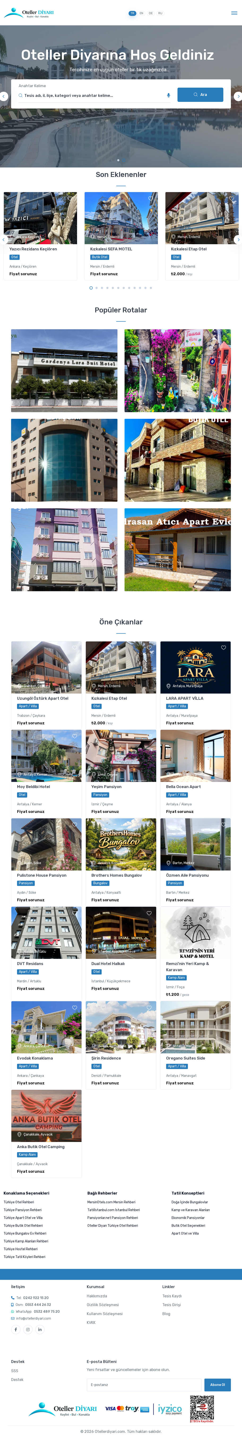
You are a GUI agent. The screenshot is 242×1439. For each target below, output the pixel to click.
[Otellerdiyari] (29, 13)
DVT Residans (30, 963)
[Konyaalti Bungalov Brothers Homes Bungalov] (121, 844)
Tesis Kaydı (172, 1296)
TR (132, 13)
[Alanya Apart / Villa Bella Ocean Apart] (195, 756)
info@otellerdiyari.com (33, 1319)
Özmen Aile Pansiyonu (187, 875)
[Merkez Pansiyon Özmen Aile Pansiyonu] (195, 844)
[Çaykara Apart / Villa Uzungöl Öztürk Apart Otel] (46, 667)
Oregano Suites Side (185, 1058)
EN (141, 13)
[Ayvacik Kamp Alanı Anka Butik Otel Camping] (46, 1116)
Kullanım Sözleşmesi (105, 1314)
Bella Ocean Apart (183, 786)
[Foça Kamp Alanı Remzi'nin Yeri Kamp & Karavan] (195, 933)
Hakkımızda (97, 1296)
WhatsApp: (38, 1312)
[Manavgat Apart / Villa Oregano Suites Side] (195, 1027)
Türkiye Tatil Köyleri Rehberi (24, 1257)
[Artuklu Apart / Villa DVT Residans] (46, 933)
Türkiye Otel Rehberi (19, 1202)
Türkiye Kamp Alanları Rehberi (26, 1241)
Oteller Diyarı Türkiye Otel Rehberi (112, 1226)
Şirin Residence (106, 1058)
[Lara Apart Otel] (178, 549)
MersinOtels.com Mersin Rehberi (111, 1202)
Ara (203, 94)
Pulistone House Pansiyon (41, 875)
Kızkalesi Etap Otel (189, 249)
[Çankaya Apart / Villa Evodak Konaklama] (46, 1027)
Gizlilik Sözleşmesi (103, 1305)
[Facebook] (16, 1329)
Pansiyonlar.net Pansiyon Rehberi (112, 1218)
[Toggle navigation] (234, 13)
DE (151, 13)
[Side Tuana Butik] (178, 370)
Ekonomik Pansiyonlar (188, 1218)
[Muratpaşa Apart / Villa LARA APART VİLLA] (195, 667)
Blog (166, 1314)
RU (160, 13)
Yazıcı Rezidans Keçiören (33, 249)
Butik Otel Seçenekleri (188, 1226)
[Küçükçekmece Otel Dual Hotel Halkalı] (121, 933)
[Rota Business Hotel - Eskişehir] (64, 460)
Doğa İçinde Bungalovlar (190, 1202)
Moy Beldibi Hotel (33, 786)
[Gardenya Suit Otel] (64, 370)
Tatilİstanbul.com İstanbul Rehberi (113, 1210)
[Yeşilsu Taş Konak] (178, 460)
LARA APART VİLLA (184, 698)
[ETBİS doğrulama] (202, 1409)
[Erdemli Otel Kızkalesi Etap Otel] (121, 667)
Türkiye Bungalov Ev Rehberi (25, 1233)
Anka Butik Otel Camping (41, 1146)
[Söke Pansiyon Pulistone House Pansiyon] (46, 844)
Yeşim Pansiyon (106, 786)
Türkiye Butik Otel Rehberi (23, 1226)
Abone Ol (217, 1385)
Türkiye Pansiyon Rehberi (23, 1210)
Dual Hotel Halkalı (108, 963)
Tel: (32, 1298)
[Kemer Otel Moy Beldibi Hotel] (46, 756)
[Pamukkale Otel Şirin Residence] (121, 1027)
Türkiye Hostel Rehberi (21, 1249)
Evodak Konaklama (35, 1058)
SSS (14, 1371)
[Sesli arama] (168, 95)
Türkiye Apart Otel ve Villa (23, 1218)
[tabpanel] (121, 96)
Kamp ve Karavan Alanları (191, 1210)
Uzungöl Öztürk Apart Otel (42, 698)
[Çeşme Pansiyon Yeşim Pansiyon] (121, 756)
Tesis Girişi (171, 1305)
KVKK (91, 1322)
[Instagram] (28, 1329)
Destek (17, 1379)
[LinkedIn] (40, 1329)
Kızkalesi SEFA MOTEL (111, 249)
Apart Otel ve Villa (185, 1233)
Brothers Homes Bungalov (116, 875)
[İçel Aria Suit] (64, 549)
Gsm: (33, 1305)
